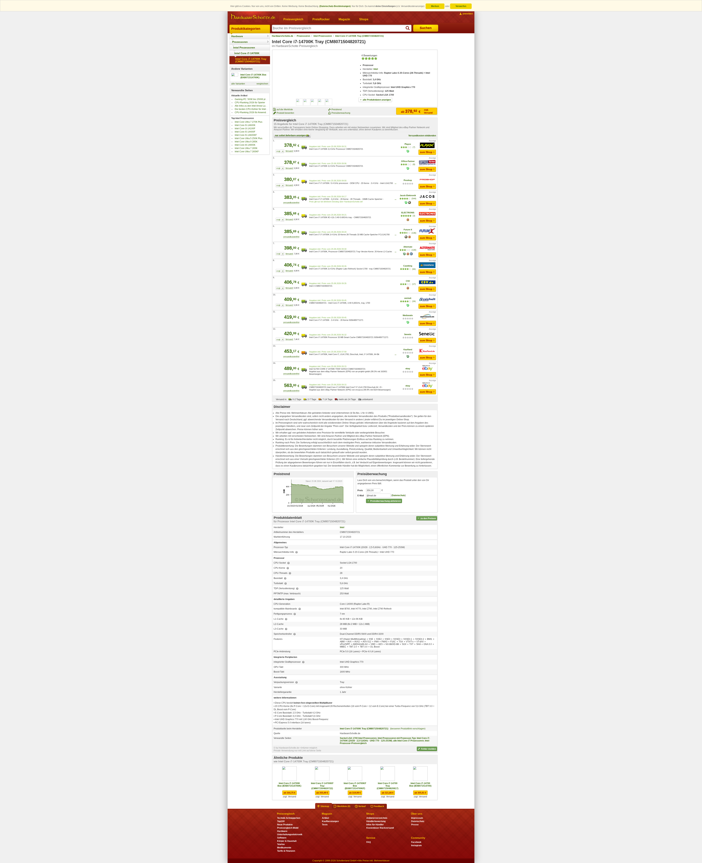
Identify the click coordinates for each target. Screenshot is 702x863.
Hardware (237, 36)
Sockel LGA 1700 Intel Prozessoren (358, 738)
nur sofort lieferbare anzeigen (290, 135)
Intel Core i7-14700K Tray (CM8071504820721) (250, 60)
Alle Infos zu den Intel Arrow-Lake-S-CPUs (256, 106)
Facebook (416, 842)
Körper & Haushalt (287, 841)
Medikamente (284, 847)
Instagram (416, 845)
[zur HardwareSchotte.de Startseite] (253, 16)
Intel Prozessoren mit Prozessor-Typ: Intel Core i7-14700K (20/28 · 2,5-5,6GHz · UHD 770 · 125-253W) (385, 739)
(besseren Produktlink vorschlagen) (407, 728)
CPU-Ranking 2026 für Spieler (250, 102)
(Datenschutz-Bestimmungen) (335, 6)
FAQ (368, 842)
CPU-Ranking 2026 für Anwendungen (253, 112)
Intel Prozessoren (244, 47)
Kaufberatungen (330, 821)
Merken (435, 6)
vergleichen (262, 83)
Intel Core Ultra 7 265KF (247, 151)
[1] (280, 151)
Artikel (325, 818)
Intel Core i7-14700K (246, 53)
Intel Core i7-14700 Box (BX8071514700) (420, 784)
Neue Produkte (285, 824)
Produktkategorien (245, 29)
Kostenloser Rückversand (380, 828)
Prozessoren (240, 41)
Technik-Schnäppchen (288, 818)
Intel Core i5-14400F (245, 132)
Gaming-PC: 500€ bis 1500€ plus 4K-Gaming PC (259, 99)
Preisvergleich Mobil (287, 828)
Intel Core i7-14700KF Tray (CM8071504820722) (322, 786)
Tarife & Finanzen (286, 851)
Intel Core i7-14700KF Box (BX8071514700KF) (355, 786)
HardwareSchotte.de (282, 36)
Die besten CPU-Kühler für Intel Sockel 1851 (257, 109)
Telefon (281, 844)
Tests (325, 824)
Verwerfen (461, 6)
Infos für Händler (375, 824)
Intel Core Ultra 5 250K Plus (248, 138)
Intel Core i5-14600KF (246, 135)
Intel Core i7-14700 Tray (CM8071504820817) (387, 786)
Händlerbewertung (376, 821)
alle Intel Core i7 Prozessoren (408, 740)
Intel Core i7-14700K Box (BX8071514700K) (289, 784)
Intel (375, 69)
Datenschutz (398, 495)
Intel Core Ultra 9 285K (246, 141)
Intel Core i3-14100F (245, 128)
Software (281, 837)
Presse (415, 824)
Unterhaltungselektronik (289, 834)
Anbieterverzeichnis (376, 818)
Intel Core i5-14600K (245, 125)
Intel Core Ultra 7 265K (246, 148)
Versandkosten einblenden (422, 135)
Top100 (281, 821)
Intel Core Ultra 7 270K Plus (248, 122)
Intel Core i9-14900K (245, 145)
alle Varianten (238, 83)
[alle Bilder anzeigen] (314, 102)
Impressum (417, 818)
